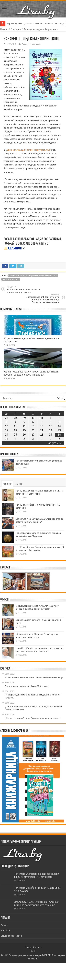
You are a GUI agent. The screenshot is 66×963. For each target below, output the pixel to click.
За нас (4, 925)
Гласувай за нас (33, 947)
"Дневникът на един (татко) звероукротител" (33, 276)
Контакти (5, 930)
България (16, 29)
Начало (4, 29)
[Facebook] (35, 951)
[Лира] (36, 8)
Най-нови (7, 484)
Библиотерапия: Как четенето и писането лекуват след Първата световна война (42, 298)
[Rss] (31, 951)
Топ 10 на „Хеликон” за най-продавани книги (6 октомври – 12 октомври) (36, 875)
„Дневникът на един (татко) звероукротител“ (28, 150)
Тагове (18, 484)
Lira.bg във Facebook (11, 936)
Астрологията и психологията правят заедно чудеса (23, 289)
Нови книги (35, 44)
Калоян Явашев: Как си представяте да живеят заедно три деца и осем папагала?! (31, 373)
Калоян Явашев (11, 279)
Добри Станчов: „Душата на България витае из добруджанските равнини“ (36, 903)
